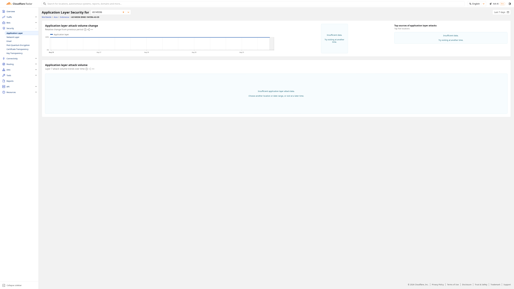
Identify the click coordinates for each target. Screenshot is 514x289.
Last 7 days (502, 13)
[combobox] (255, 3)
